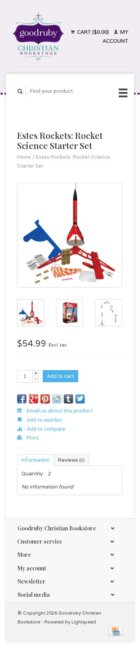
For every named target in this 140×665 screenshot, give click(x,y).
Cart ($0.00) (93, 32)
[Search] (20, 91)
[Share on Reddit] (56, 399)
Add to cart (60, 376)
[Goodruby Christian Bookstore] (38, 37)
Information (35, 460)
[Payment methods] (115, 631)
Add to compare (45, 429)
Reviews (71, 460)
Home (24, 157)
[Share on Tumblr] (68, 399)
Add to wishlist (44, 420)
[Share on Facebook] (21, 399)
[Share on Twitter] (80, 399)
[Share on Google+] (33, 399)
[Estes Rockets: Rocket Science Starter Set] (70, 235)
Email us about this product (59, 410)
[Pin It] (45, 399)
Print (32, 438)
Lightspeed (84, 622)
